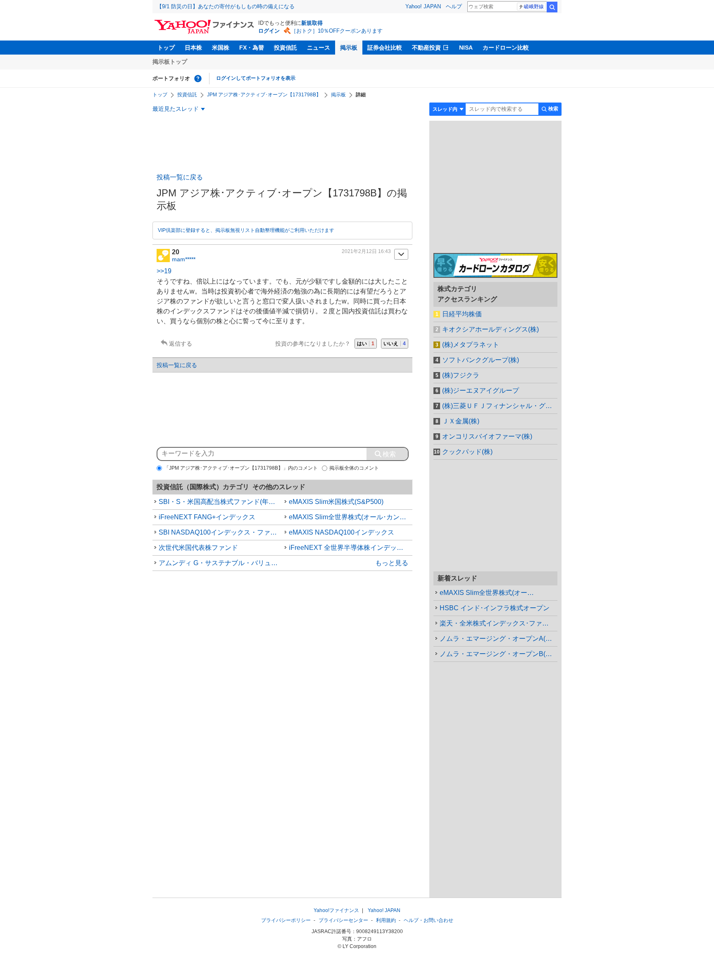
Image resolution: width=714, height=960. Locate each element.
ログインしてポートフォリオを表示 (255, 78)
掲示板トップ (169, 61)
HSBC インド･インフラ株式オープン (495, 607)
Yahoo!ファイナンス (336, 910)
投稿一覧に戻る (180, 177)
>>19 (164, 271)
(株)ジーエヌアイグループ (480, 390)
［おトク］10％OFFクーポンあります (337, 31)
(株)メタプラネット (470, 344)
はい (365, 343)
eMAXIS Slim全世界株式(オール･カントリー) (351, 517)
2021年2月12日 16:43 (366, 251)
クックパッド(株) (467, 451)
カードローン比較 (506, 47)
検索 (552, 7)
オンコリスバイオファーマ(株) (487, 436)
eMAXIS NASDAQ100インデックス (341, 532)
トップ (166, 47)
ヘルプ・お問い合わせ (428, 920)
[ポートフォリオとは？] (197, 78)
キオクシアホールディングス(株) (490, 329)
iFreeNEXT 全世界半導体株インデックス (349, 547)
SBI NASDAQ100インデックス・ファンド (221, 532)
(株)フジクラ (460, 375)
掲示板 (348, 47)
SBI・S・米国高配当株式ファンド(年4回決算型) (221, 501)
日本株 (193, 47)
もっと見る (391, 562)
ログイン (269, 31)
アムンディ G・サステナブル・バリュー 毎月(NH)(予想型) (221, 562)
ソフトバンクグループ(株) (480, 359)
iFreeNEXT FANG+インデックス (207, 517)
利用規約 (386, 920)
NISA (466, 47)
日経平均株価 (462, 314)
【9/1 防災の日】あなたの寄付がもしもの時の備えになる (226, 6)
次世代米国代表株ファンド (198, 547)
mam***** (183, 259)
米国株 (220, 47)
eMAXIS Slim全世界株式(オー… (487, 592)
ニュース (318, 47)
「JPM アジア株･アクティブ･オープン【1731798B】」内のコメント (241, 468)
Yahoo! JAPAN (423, 6)
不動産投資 (426, 47)
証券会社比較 (384, 47)
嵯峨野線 (534, 7)
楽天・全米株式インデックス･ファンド (497, 623)
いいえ (394, 343)
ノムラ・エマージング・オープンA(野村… (498, 638)
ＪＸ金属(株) (460, 421)
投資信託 (285, 47)
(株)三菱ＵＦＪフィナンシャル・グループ (499, 405)
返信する (180, 343)
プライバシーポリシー (286, 920)
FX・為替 (251, 47)
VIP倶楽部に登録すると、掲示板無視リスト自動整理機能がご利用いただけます (246, 230)
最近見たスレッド (175, 108)
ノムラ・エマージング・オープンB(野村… (498, 653)
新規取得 (312, 23)
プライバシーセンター (343, 920)
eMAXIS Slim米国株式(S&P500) (336, 501)
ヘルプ (454, 6)
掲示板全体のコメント (354, 468)
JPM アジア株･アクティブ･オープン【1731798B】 (264, 95)
